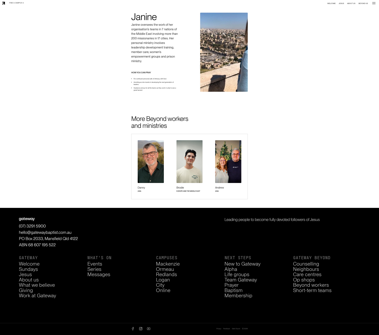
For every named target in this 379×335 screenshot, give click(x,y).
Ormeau (165, 269)
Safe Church (236, 328)
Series (94, 269)
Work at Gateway (37, 295)
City (160, 285)
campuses (166, 257)
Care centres (307, 274)
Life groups (237, 274)
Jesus (25, 274)
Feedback (226, 328)
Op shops (304, 279)
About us (29, 279)
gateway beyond (312, 257)
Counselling (306, 264)
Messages (98, 274)
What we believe (37, 285)
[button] (16, 3)
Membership (238, 295)
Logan (163, 279)
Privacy (218, 328)
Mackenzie (168, 264)
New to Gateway (243, 264)
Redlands (166, 274)
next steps (238, 257)
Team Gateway (241, 279)
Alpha (231, 269)
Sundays (28, 269)
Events (94, 264)
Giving (26, 290)
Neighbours (306, 269)
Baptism (234, 290)
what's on (99, 257)
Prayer (232, 285)
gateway (28, 257)
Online (163, 290)
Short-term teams (312, 290)
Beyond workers (311, 285)
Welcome (29, 264)
